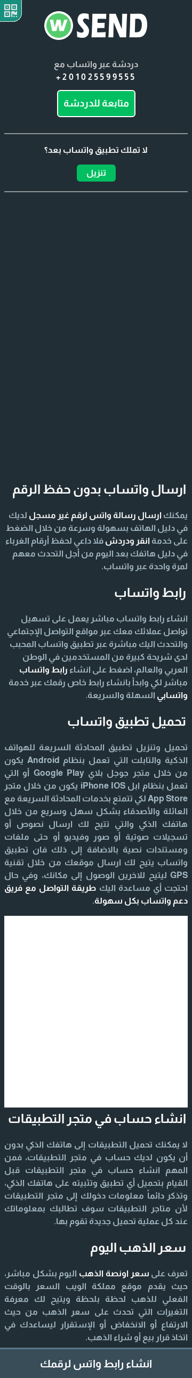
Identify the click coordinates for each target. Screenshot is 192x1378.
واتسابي (172, 695)
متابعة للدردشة (96, 103)
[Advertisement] (96, 315)
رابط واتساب (43, 669)
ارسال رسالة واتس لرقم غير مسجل (95, 515)
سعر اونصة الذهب (114, 1273)
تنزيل (96, 172)
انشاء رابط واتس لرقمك (96, 1363)
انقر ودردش (127, 540)
